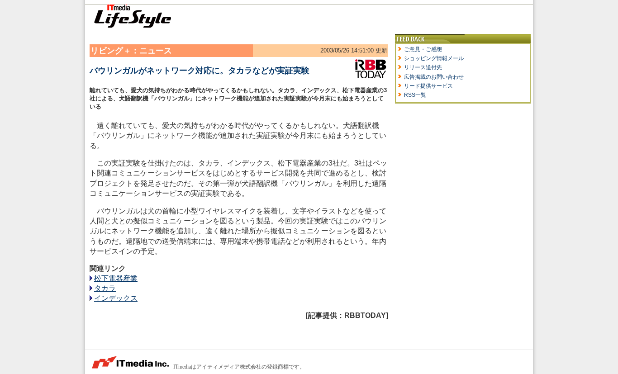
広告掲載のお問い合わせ (434, 77)
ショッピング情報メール (434, 58)
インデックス (116, 298)
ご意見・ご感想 (423, 49)
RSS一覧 (415, 95)
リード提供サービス (428, 86)
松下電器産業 (116, 278)
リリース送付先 (423, 67)
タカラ (105, 288)
